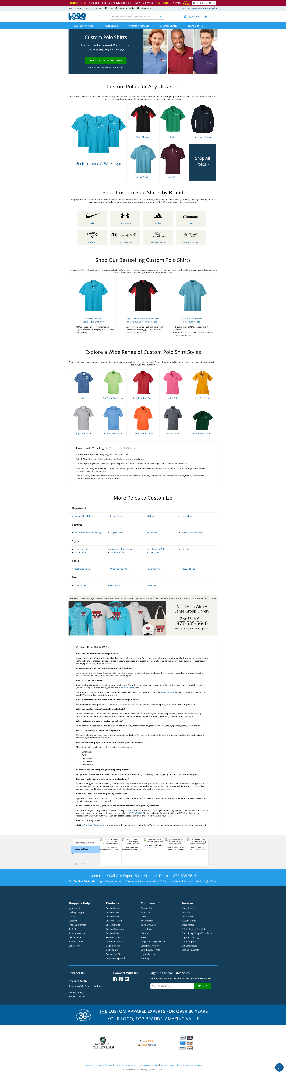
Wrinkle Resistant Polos (192, 532)
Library (144, 933)
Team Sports (195, 25)
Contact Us (74, 945)
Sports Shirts (152, 585)
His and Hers (116, 516)
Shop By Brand (169, 25)
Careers (145, 916)
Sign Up (202, 986)
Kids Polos (150, 516)
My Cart (72, 916)
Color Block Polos (82, 549)
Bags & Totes (113, 945)
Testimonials (147, 920)
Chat (110, 8)
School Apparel (188, 941)
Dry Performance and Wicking (87, 532)
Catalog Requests (190, 949)
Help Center (146, 8)
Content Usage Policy (149, 1065)
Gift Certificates (189, 945)
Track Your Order (127, 8)
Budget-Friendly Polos (84, 516)
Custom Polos (113, 916)
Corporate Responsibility (153, 941)
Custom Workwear (115, 928)
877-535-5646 (95, 8)
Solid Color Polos (118, 552)
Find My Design (76, 912)
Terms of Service (105, 1065)
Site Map (145, 958)
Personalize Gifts (114, 953)
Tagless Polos (116, 532)
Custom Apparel (83, 25)
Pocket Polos (80, 552)
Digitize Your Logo (190, 937)
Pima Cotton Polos (154, 568)
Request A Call (76, 941)
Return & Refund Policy (170, 1065)
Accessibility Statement (192, 1065)
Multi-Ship (186, 912)
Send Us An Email (93, 986)
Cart (209, 16)
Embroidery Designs (196, 933)
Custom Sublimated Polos (121, 549)
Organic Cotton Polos (120, 568)
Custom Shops (188, 920)
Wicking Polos (152, 532)
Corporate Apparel (115, 958)
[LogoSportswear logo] (77, 19)
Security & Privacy (149, 945)
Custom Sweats (113, 912)
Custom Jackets (113, 908)
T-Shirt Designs (194, 928)
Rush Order (111, 25)
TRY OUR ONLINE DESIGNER (106, 60)
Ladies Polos (187, 516)
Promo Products (138, 25)
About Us (145, 912)
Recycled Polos (188, 568)
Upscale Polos (152, 552)
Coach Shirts (80, 585)
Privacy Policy (89, 1065)
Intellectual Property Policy (126, 1065)
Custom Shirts (113, 924)
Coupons (73, 920)
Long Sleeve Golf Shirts (156, 549)
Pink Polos (186, 549)
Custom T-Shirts (114, 920)
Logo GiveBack (148, 924)
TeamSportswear (114, 941)
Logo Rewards (148, 928)
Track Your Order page (94, 825)
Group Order (128, 687)
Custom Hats (112, 933)
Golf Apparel (112, 949)
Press (143, 937)
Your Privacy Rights (150, 949)
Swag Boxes (187, 908)
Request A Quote (77, 933)
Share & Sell (187, 916)
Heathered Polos (82, 568)
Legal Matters (148, 953)
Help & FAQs (75, 937)
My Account (74, 908)
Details (149, 3)
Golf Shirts (115, 585)
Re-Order (73, 928)
